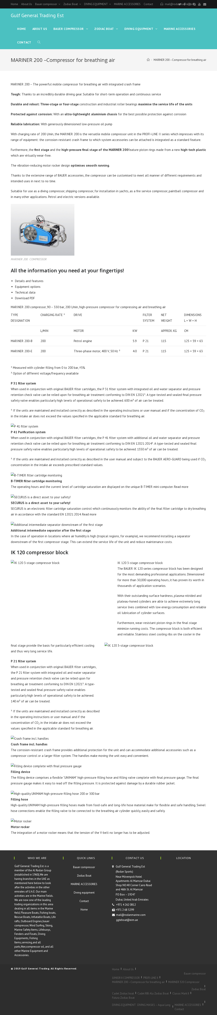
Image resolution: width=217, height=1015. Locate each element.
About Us (26, 4)
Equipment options (27, 287)
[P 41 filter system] (24, 426)
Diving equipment (84, 892)
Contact (148, 4)
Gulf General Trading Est (37, 15)
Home (14, 4)
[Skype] (194, 4)
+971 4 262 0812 (126, 904)
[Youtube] (199, 4)
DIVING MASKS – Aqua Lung (153, 1005)
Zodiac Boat (70, 4)
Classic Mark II (180, 993)
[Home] (148, 60)
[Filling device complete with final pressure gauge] (46, 766)
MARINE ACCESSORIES (127, 4)
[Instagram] (189, 4)
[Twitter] (179, 4)
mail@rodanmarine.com (131, 915)
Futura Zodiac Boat (123, 998)
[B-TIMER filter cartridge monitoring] (36, 475)
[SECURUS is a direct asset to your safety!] (41, 497)
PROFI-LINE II (150, 978)
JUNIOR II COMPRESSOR (126, 978)
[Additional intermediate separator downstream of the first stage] (57, 524)
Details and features (29, 281)
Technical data (25, 292)
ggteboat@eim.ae (127, 920)
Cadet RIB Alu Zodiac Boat (153, 993)
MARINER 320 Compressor (183, 982)
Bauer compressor (46, 4)
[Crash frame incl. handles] (30, 738)
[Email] (204, 4)
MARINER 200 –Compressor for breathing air (138, 982)
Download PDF (25, 298)
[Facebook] (184, 4)
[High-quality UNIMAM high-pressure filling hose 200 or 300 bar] (55, 793)
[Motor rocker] (21, 821)
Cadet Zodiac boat (123, 993)
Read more (181, 487)
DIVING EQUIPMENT (96, 4)
